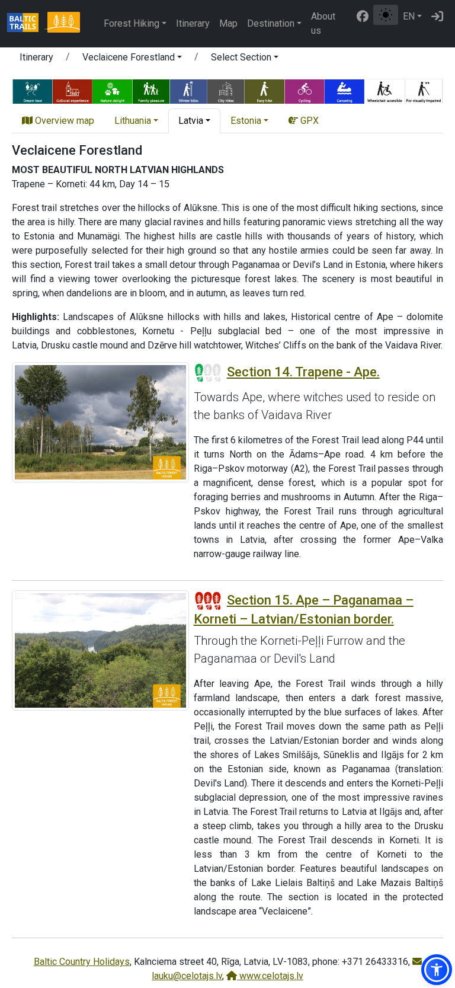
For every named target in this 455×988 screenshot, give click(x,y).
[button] (132, 59)
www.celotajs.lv (270, 975)
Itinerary (193, 23)
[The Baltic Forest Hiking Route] (63, 24)
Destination (270, 23)
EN (409, 16)
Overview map (63, 120)
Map (228, 23)
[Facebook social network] (362, 16)
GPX (308, 120)
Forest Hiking (131, 23)
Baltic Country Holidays (82, 961)
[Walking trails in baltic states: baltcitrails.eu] (27, 24)
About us (323, 23)
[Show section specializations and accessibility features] (227, 90)
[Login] (437, 16)
